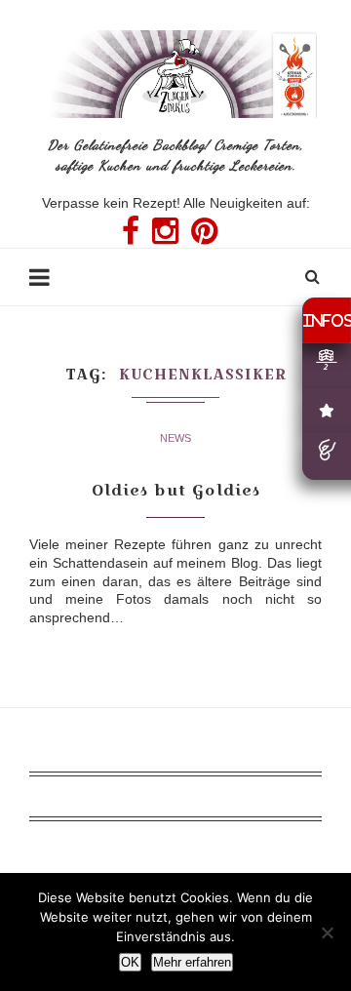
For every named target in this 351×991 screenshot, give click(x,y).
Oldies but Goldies (176, 490)
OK (130, 962)
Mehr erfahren (192, 962)
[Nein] (326, 932)
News (175, 438)
